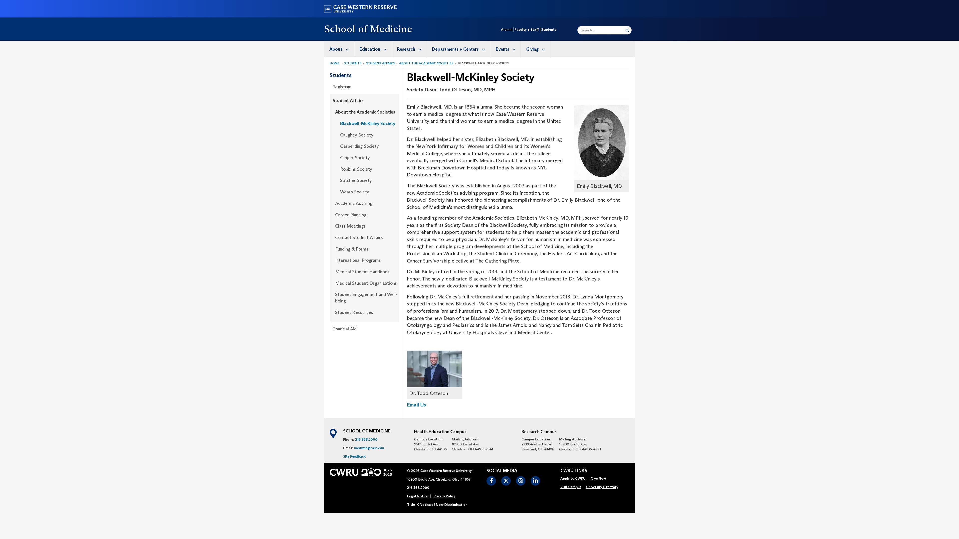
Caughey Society (356, 135)
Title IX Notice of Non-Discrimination (437, 504)
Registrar (341, 87)
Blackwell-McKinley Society (367, 123)
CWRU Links (573, 470)
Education (369, 49)
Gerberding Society (359, 146)
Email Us (416, 405)
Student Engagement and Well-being (366, 298)
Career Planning (350, 215)
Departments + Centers (455, 49)
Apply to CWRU (573, 478)
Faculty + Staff (526, 29)
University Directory (602, 487)
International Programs (358, 260)
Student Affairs (380, 63)
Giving (532, 49)
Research (406, 49)
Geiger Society (355, 157)
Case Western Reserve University (446, 470)
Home (335, 63)
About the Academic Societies (426, 63)
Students (548, 29)
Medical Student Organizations (366, 283)
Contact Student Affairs (359, 237)
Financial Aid (344, 329)
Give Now (598, 478)
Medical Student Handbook (362, 271)
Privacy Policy (444, 496)
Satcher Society (356, 180)
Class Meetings (350, 226)
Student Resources (354, 312)
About (335, 49)
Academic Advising (353, 203)
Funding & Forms (351, 249)
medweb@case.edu (369, 448)
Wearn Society (354, 192)
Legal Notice (417, 496)
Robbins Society (356, 169)
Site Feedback (354, 456)
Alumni (506, 29)
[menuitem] (339, 49)
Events (502, 49)
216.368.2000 (366, 439)
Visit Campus (570, 487)
